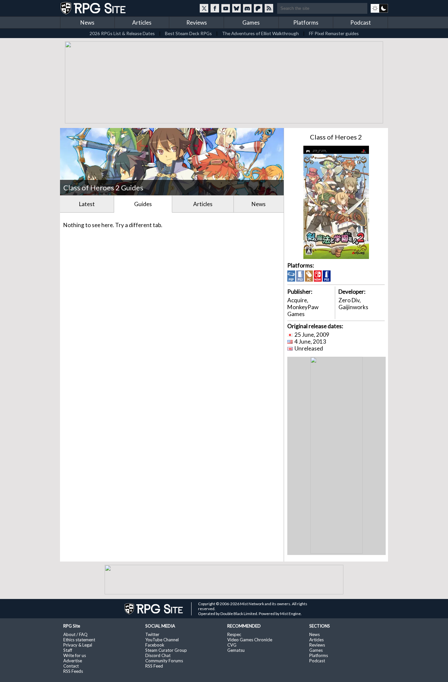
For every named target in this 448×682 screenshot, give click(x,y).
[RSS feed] (269, 8)
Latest (87, 204)
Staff (67, 650)
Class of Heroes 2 (336, 137)
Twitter (152, 634)
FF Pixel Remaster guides (334, 33)
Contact (71, 666)
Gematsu (236, 650)
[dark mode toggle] (379, 8)
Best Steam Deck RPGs (188, 33)
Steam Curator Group (166, 650)
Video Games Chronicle (249, 639)
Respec (234, 634)
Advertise (72, 660)
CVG (231, 645)
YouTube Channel (162, 639)
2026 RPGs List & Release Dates (122, 33)
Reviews (196, 22)
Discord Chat (158, 655)
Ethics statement (79, 639)
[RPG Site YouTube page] (225, 8)
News (87, 22)
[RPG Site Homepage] (94, 8)
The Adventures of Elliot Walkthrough (260, 33)
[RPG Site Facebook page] (215, 8)
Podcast (360, 22)
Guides (143, 204)
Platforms (305, 22)
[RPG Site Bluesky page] (236, 8)
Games (251, 22)
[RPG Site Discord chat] (247, 8)
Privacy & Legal (77, 645)
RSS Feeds (73, 671)
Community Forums (164, 660)
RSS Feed (154, 666)
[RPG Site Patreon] (258, 8)
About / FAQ (75, 634)
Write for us (74, 655)
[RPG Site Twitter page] (204, 8)
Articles (142, 22)
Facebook (154, 645)
